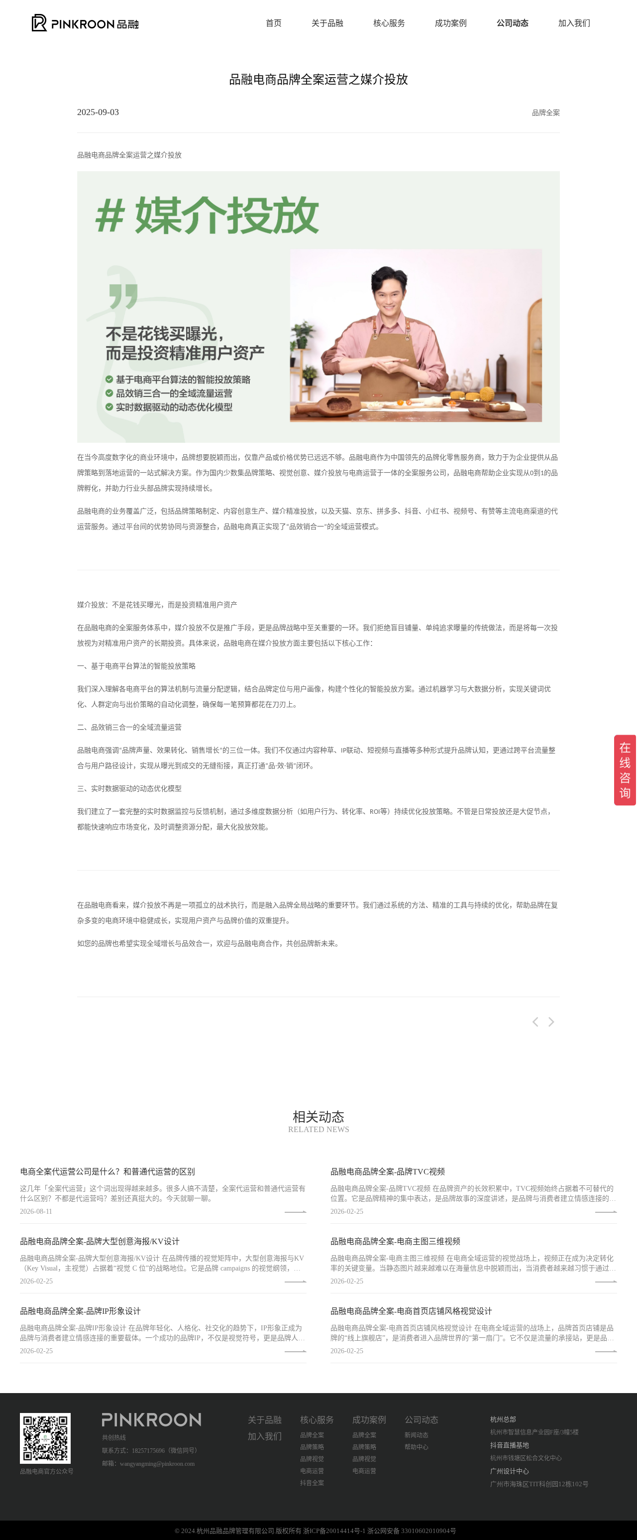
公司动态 (513, 23)
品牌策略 (312, 1447)
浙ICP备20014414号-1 (334, 1531)
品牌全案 (312, 1435)
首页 (274, 23)
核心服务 (389, 23)
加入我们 (574, 23)
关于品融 (327, 23)
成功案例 (451, 23)
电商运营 (312, 1471)
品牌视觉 (312, 1459)
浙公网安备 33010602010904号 (411, 1531)
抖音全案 (312, 1483)
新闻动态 (416, 1435)
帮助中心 (416, 1447)
